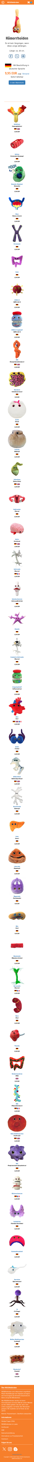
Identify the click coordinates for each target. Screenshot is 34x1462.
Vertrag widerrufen (17, 1454)
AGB (2, 1430)
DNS (17, 360)
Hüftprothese (17, 777)
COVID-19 (17, 300)
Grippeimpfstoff (17, 687)
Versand (25, 73)
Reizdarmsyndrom (17, 1074)
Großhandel (5, 1427)
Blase (17, 214)
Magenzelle (17, 896)
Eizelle (17, 420)
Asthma (17, 154)
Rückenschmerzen (17, 1194)
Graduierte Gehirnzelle (17, 657)
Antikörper (17, 124)
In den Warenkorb (17, 82)
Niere (17, 1016)
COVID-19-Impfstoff (17, 330)
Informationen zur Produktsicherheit (12, 1436)
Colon (17, 272)
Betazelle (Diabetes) (17, 184)
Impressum (4, 1439)
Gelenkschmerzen (17, 599)
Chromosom (17, 244)
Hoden (17, 747)
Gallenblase (17, 479)
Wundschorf (17, 1369)
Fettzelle (17, 450)
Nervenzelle (17, 986)
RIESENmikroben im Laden (9, 1424)
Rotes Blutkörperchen (17, 1134)
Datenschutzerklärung (8, 1433)
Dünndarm (17, 390)
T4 (17, 1309)
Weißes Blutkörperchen (17, 1339)
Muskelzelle (17, 956)
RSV (17, 1164)
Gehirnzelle (17, 569)
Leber (17, 836)
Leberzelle (17, 866)
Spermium (17, 1280)
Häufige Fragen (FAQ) (8, 1421)
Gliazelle (17, 629)
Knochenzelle (17, 807)
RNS (17, 1104)
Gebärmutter (17, 509)
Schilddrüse (17, 1222)
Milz (17, 926)
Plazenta (17, 1046)
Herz (17, 717)
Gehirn (17, 539)
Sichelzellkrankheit (17, 1251)
